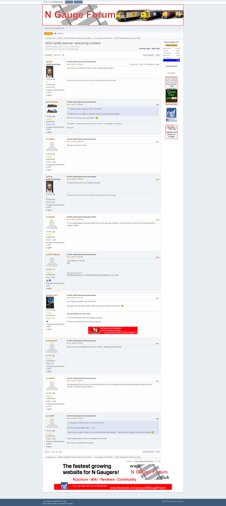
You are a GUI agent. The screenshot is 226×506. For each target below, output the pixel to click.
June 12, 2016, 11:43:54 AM (75, 219)
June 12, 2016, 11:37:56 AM (75, 64)
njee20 (51, 139)
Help (163, 501)
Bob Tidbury (54, 254)
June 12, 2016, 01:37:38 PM (75, 343)
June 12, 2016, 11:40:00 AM (75, 104)
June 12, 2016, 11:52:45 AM (75, 257)
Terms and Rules (172, 501)
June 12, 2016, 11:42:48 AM (75, 179)
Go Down (48, 55)
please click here (96, 318)
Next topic (156, 48)
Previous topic (144, 48)
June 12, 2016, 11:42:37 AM (75, 141)
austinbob (53, 102)
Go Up (47, 452)
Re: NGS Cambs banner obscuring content (81, 62)
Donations (171, 73)
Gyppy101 (52, 340)
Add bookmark (148, 55)
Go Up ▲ (181, 501)
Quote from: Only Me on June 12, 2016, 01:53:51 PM (86, 423)
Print (158, 55)
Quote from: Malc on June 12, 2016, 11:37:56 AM (85, 109)
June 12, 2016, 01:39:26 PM (75, 381)
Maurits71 (53, 295)
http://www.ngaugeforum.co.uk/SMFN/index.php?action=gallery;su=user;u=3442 (93, 275)
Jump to (129, 461)
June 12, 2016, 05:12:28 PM (75, 418)
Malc (50, 61)
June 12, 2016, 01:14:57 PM (75, 297)
